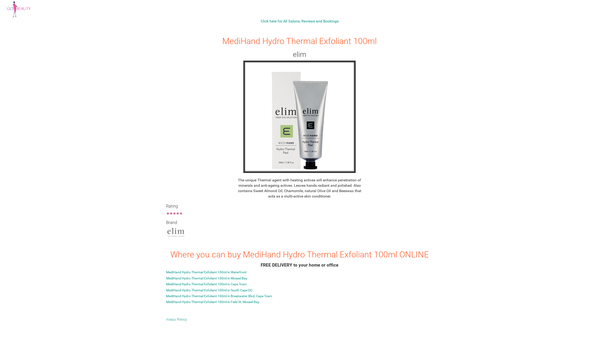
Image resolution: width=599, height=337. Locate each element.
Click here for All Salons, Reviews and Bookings (300, 21)
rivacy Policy (176, 319)
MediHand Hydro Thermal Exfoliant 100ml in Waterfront (206, 272)
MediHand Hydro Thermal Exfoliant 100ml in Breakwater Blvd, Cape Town (219, 296)
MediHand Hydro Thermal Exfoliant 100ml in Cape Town (206, 284)
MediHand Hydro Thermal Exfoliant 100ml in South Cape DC (209, 290)
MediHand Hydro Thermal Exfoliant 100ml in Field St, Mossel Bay (212, 302)
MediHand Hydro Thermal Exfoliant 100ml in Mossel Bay (206, 278)
